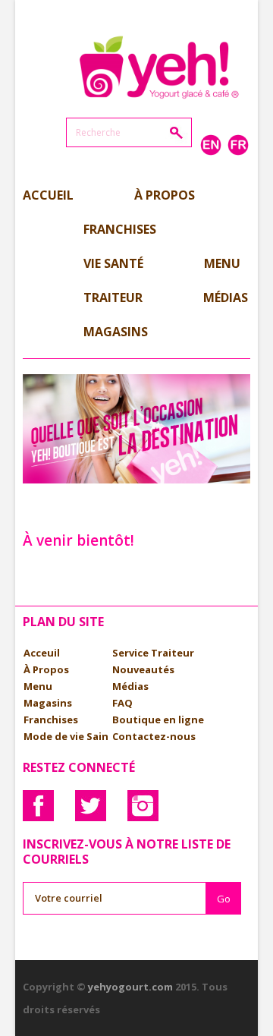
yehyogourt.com (130, 986)
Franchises (51, 719)
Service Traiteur (153, 653)
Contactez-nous (154, 736)
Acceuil (42, 653)
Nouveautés (143, 669)
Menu (38, 686)
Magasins (48, 703)
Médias (130, 686)
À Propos (46, 669)
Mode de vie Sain (66, 736)
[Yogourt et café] (159, 65)
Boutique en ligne (158, 719)
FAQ (122, 703)
